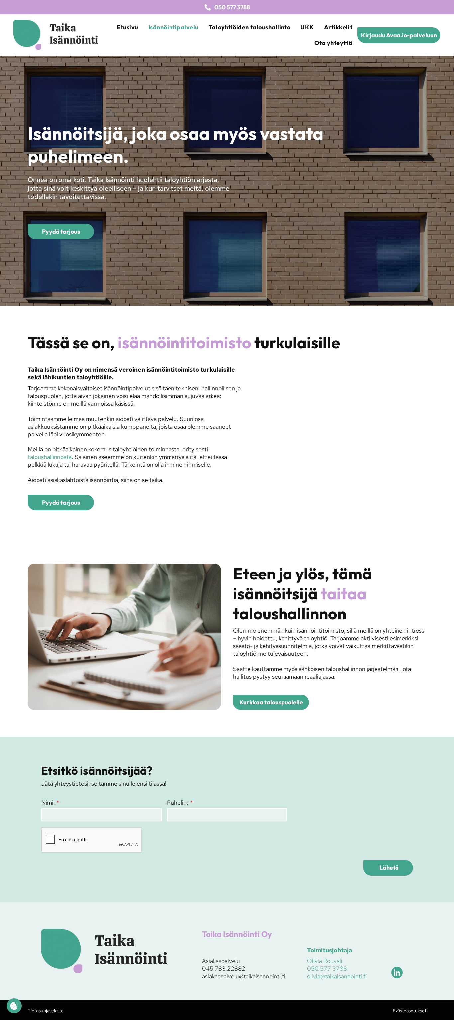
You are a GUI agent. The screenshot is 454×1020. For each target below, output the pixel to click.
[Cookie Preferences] (14, 1005)
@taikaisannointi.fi (262, 976)
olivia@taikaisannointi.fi (337, 976)
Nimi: (48, 802)
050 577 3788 (327, 968)
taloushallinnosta (50, 457)
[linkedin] (397, 973)
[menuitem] (127, 27)
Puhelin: (177, 802)
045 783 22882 (223, 968)
